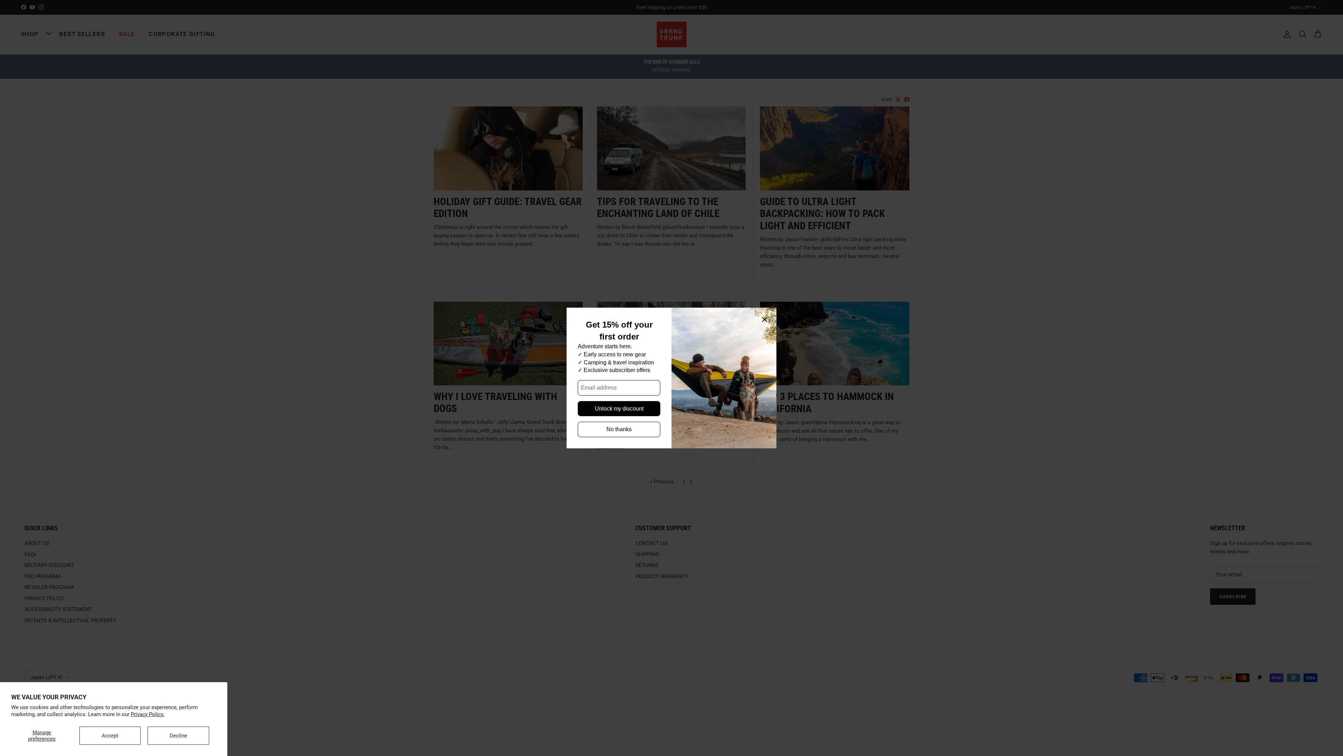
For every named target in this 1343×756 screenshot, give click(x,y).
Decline (178, 736)
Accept (110, 736)
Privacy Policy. (147, 714)
